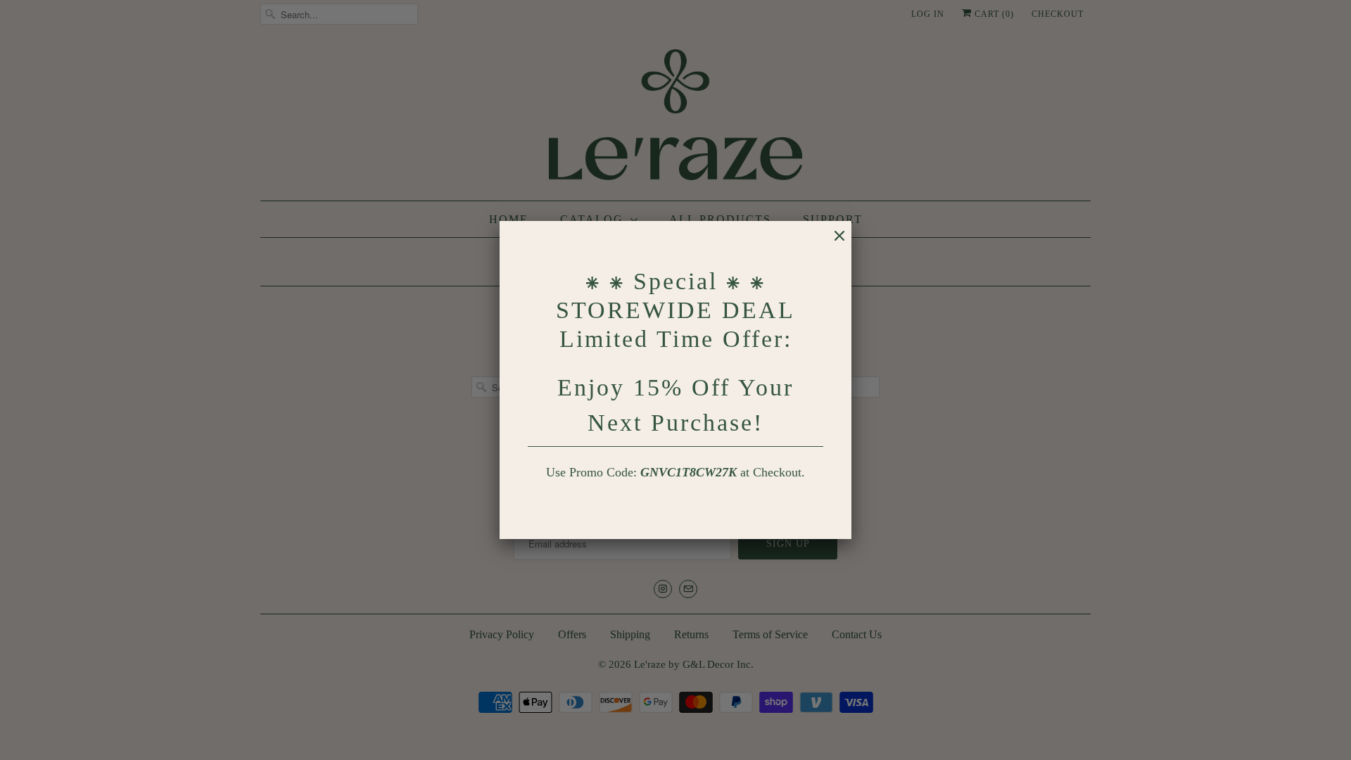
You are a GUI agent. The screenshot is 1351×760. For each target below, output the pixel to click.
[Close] (832, 242)
